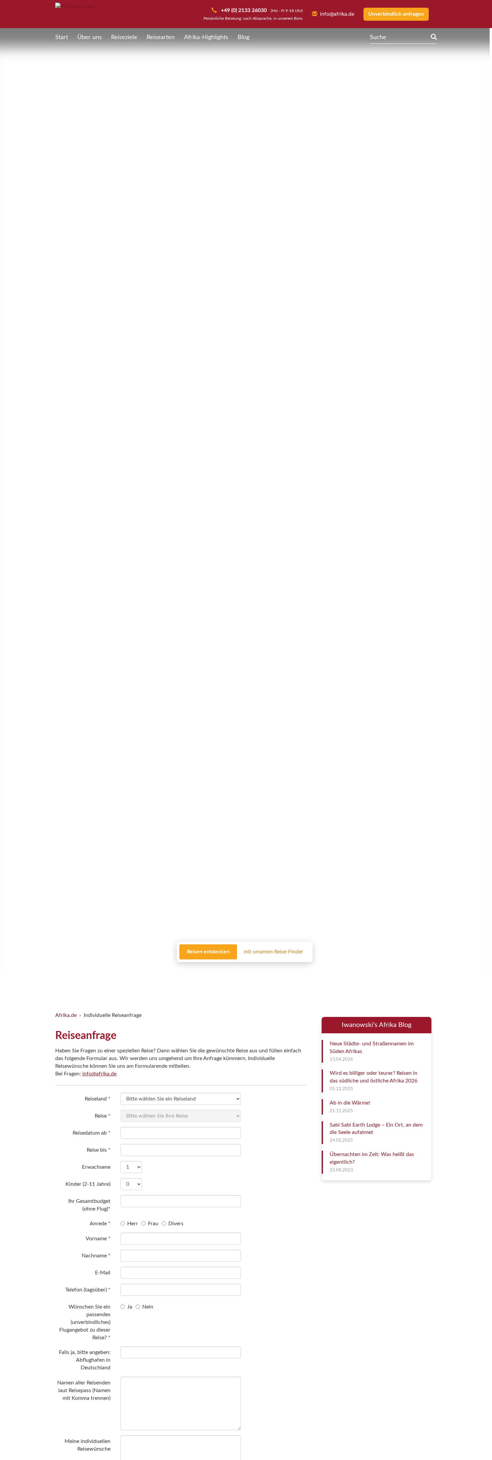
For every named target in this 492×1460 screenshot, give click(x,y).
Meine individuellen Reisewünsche (87, 1445)
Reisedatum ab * (91, 1133)
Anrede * (100, 1223)
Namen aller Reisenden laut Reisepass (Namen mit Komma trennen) (83, 1390)
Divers (175, 1223)
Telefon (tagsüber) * (87, 1289)
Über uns (89, 37)
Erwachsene (96, 1167)
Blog (243, 37)
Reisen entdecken (208, 951)
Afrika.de (66, 1015)
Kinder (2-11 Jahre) (88, 1184)
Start (61, 37)
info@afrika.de (99, 1073)
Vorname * (98, 1238)
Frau (153, 1223)
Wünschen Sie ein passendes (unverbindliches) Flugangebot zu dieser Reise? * (84, 1322)
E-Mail (102, 1272)
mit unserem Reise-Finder (273, 951)
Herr (132, 1223)
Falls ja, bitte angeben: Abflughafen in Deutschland (84, 1360)
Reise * (102, 1116)
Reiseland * (97, 1099)
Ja (129, 1307)
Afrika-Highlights (206, 37)
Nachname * (96, 1255)
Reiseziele (124, 37)
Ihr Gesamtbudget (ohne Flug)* (89, 1205)
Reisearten (161, 37)
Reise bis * (98, 1150)
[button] (471, 1441)
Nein (147, 1307)
